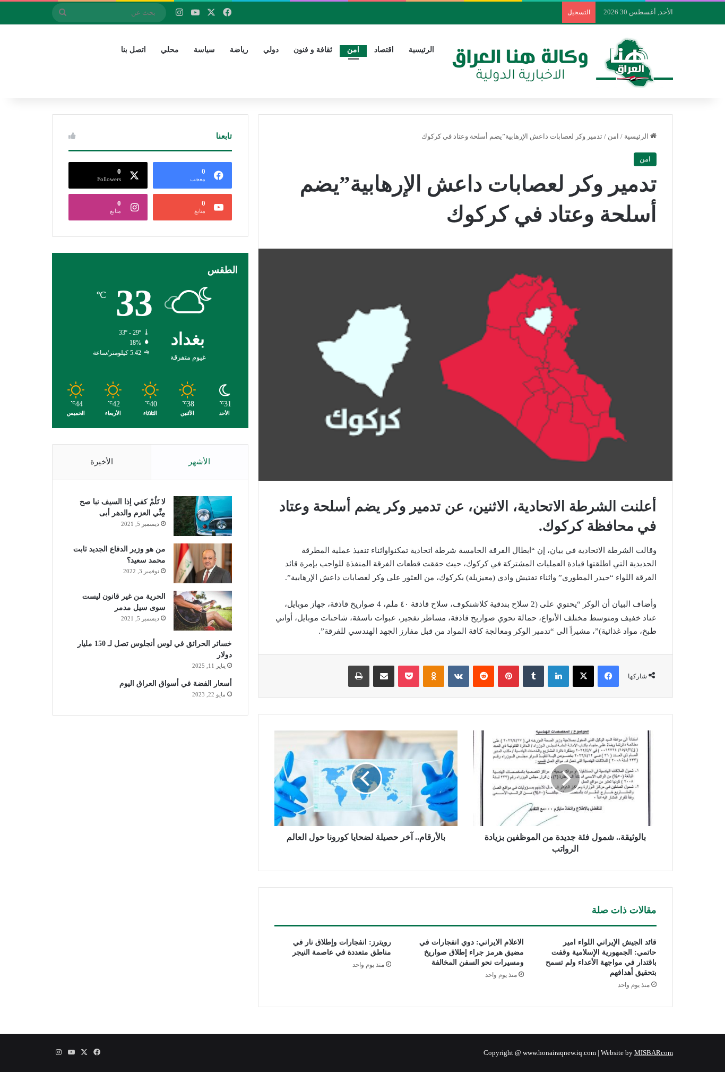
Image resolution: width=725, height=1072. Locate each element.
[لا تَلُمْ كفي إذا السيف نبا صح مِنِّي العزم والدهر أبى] (203, 516)
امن (353, 50)
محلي (170, 50)
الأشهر (199, 461)
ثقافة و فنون (313, 50)
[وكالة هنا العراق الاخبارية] (562, 61)
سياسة (204, 50)
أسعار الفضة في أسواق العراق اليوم (175, 683)
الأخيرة (101, 461)
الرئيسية (421, 50)
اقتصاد (384, 50)
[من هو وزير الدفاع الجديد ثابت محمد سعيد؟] (203, 563)
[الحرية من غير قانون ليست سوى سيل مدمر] (203, 611)
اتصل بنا (133, 50)
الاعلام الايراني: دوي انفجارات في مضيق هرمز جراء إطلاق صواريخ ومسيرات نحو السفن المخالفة (471, 952)
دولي (271, 50)
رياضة (239, 50)
